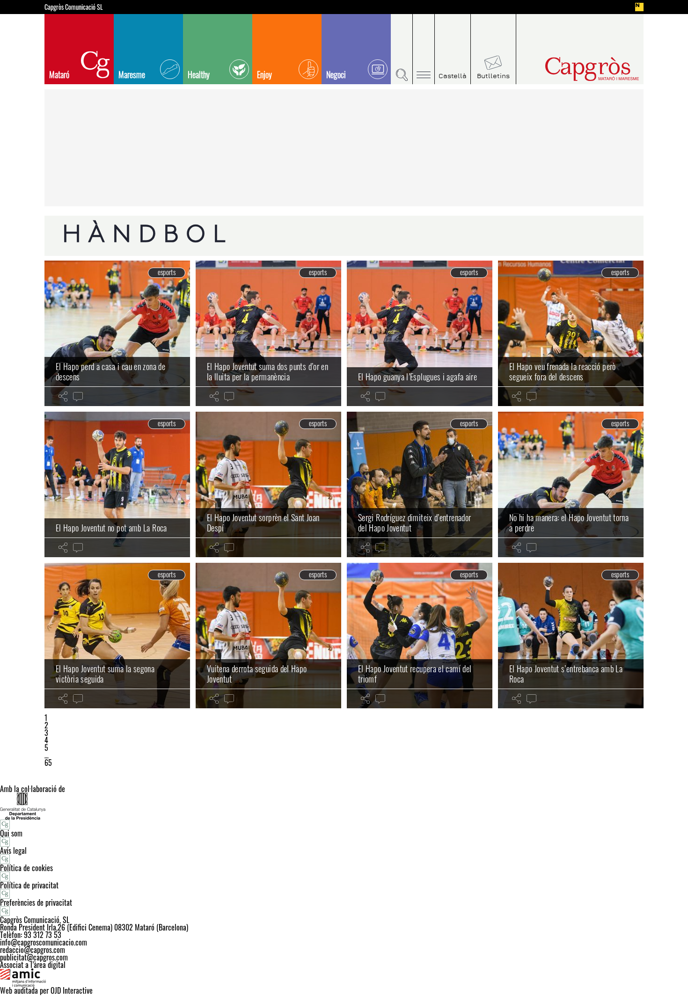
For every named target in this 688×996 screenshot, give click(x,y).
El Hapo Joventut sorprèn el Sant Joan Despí (263, 522)
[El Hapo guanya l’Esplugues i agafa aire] (419, 333)
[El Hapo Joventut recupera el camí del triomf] (419, 635)
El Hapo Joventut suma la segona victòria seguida (105, 673)
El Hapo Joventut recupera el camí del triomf (414, 673)
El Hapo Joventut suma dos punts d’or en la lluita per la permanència (267, 371)
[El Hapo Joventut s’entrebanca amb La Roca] (571, 635)
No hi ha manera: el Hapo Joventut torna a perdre (569, 522)
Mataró (59, 74)
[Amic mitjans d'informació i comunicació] (344, 977)
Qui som (11, 833)
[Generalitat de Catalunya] (344, 805)
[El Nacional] (639, 7)
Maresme (131, 74)
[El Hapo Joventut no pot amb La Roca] (117, 484)
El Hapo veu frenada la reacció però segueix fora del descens (562, 371)
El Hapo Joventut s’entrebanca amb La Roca (565, 673)
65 (48, 762)
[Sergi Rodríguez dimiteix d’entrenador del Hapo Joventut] (419, 484)
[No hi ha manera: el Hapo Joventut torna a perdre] (571, 484)
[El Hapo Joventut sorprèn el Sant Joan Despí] (268, 484)
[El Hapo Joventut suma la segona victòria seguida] (117, 635)
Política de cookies (26, 867)
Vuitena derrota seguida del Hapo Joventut (257, 673)
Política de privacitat (29, 885)
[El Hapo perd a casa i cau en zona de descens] (117, 333)
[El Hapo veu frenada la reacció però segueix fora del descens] (571, 333)
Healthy (199, 74)
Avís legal (13, 850)
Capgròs (572, 69)
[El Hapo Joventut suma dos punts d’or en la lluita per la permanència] (268, 333)
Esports (167, 272)
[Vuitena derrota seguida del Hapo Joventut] (268, 635)
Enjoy (264, 74)
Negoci (336, 74)
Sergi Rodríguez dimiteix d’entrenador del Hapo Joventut (414, 522)
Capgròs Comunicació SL (73, 7)
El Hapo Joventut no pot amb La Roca (111, 528)
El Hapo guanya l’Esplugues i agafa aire (417, 377)
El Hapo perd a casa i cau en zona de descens (110, 371)
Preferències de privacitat (36, 902)
